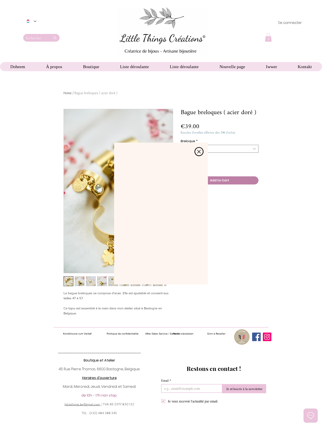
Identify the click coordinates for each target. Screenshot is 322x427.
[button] (199, 151)
